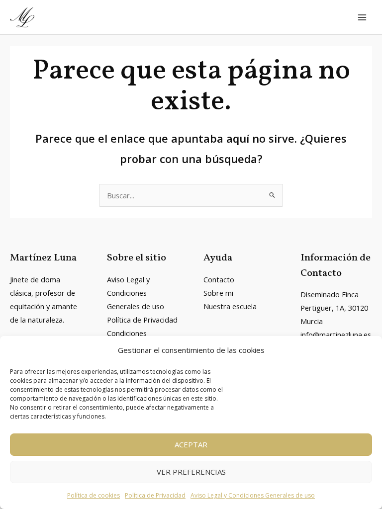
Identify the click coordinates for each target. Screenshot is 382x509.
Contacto (218, 279)
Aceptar (191, 444)
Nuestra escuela (230, 306)
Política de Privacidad (155, 495)
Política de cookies (93, 495)
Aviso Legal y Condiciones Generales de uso (253, 495)
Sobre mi (218, 293)
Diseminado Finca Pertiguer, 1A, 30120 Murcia (334, 307)
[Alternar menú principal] (362, 17)
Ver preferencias (191, 472)
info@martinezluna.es (335, 334)
